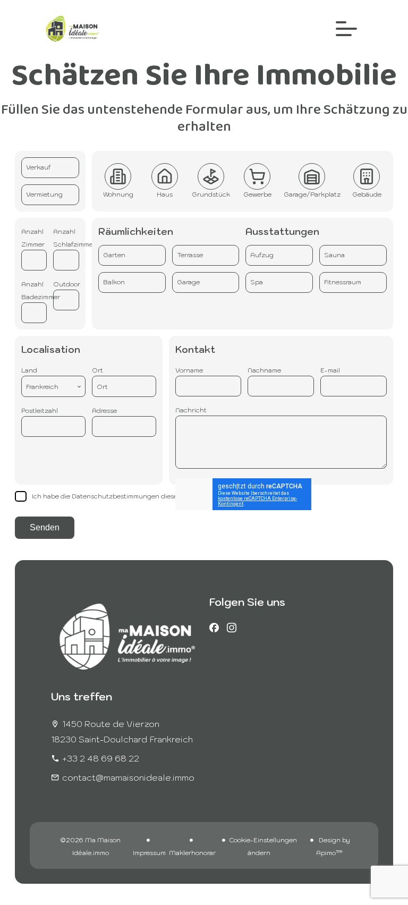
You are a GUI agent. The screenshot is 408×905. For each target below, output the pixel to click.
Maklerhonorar (192, 853)
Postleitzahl (39, 411)
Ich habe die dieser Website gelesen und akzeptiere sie (161, 496)
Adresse (104, 411)
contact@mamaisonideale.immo (128, 777)
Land (29, 370)
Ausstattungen (282, 231)
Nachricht (191, 410)
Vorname (189, 370)
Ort (97, 370)
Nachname (264, 370)
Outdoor (66, 284)
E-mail (330, 370)
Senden (45, 527)
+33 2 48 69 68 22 (100, 758)
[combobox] (53, 386)
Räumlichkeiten (135, 231)
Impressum (149, 853)
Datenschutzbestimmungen (115, 496)
